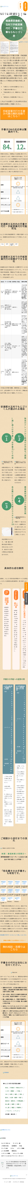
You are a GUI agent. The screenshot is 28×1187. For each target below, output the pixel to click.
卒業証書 (20, 1101)
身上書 (7, 1104)
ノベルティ (8, 1111)
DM (6, 1094)
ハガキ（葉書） (10, 1091)
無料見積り (25, 6)
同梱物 (19, 1107)
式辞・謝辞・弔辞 (15, 1097)
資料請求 (20, 6)
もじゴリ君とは (2, 13)
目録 (18, 1104)
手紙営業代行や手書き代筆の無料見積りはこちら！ (14, 113)
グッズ (16, 1111)
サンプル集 (19, 14)
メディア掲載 (24, 13)
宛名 (6, 1088)
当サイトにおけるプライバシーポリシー (12, 1156)
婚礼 (16, 1094)
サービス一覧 (6, 13)
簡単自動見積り (26, 599)
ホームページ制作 (14, 1181)
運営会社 (14, 1151)
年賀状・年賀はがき (16, 1088)
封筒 (11, 1094)
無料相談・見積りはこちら (14, 948)
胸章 (13, 1104)
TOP (26, 1174)
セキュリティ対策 (18, 1153)
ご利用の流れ (10, 13)
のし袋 (7, 1107)
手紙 (18, 1091)
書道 (13, 1107)
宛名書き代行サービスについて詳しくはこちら (13, 935)
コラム (21, 14)
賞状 (6, 1097)
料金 (16, 13)
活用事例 (14, 13)
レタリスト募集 (5, 1153)
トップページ (4, 38)
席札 (21, 1094)
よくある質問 (5, 1151)
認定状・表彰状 (10, 1101)
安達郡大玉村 (25, 38)
